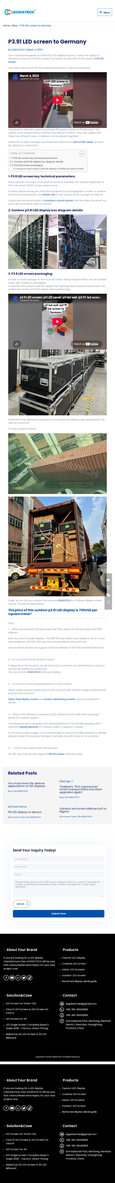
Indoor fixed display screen (23, 699)
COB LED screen (55, 754)
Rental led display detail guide (79, 981)
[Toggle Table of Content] (80, 153)
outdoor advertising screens (59, 699)
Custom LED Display (73, 958)
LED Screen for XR (16, 1019)
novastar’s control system (59, 200)
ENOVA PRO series (83, 142)
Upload (20, 903)
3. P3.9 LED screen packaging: (27, 165)
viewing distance (28, 726)
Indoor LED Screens (73, 969)
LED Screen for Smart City (21, 1003)
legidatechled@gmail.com (81, 1003)
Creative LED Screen (74, 963)
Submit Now (58, 913)
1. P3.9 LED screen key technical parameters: (34, 158)
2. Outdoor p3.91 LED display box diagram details (37, 161)
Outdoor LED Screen (74, 975)
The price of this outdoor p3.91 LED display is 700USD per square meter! (50, 168)
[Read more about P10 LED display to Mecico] (17, 806)
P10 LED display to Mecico (24, 812)
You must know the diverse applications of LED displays (26, 784)
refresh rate (48, 194)
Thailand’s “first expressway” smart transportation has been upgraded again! (80, 789)
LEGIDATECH (64, 600)
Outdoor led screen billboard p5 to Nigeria (83, 810)
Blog (10, 791)
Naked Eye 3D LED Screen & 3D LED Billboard (26, 1036)
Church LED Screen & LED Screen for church (27, 1011)
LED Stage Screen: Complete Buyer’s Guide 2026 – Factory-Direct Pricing (27, 1026)
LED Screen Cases (16, 817)
